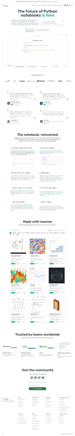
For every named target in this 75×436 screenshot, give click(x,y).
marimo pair (47, 207)
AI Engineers (35, 415)
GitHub (34, 405)
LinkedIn (62, 423)
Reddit (62, 417)
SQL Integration (22, 421)
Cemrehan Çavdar (53, 315)
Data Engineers (36, 423)
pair (62, 5)
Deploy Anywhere (23, 419)
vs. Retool (49, 423)
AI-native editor (60, 207)
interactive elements (47, 150)
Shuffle (51, 230)
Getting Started (22, 399)
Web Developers (36, 429)
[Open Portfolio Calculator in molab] (57, 251)
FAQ (20, 407)
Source (18, 263)
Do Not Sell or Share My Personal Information (65, 408)
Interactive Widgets (23, 423)
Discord (62, 415)
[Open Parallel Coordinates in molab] (18, 280)
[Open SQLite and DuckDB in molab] (37, 310)
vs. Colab (49, 417)
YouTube (62, 421)
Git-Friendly (22, 417)
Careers (48, 401)
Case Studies (49, 405)
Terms (62, 403)
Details (24, 263)
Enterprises (55, 5)
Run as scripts (27, 193)
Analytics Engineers (37, 421)
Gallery (33, 5)
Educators (35, 419)
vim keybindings (26, 206)
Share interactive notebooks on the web (19, 190)
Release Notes (36, 401)
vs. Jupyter (49, 415)
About (48, 399)
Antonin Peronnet (15, 315)
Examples (21, 403)
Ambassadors (35, 399)
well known (53, 94)
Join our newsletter (37, 388)
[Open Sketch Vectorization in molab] (18, 310)
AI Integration (22, 405)
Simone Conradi (53, 286)
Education (48, 5)
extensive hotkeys (29, 207)
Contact (62, 399)
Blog (37, 5)
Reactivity (21, 401)
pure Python (23, 175)
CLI (22, 208)
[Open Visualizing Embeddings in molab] (18, 251)
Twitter (62, 419)
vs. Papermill (49, 421)
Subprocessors (63, 410)
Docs (40, 5)
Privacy (62, 401)
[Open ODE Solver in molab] (37, 280)
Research (44, 5)
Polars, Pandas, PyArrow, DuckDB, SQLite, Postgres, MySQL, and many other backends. (51, 194)
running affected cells (30, 150)
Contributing (35, 403)
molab (59, 5)
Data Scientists (36, 425)
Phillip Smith (33, 286)
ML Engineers (35, 427)
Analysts (34, 417)
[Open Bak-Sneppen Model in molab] (57, 280)
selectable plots (52, 152)
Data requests (63, 405)
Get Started (30, 30)
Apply (56, 1)
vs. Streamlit (49, 419)
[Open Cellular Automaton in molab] (37, 251)
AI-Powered (22, 415)
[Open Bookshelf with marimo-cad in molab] (57, 310)
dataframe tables (43, 152)
